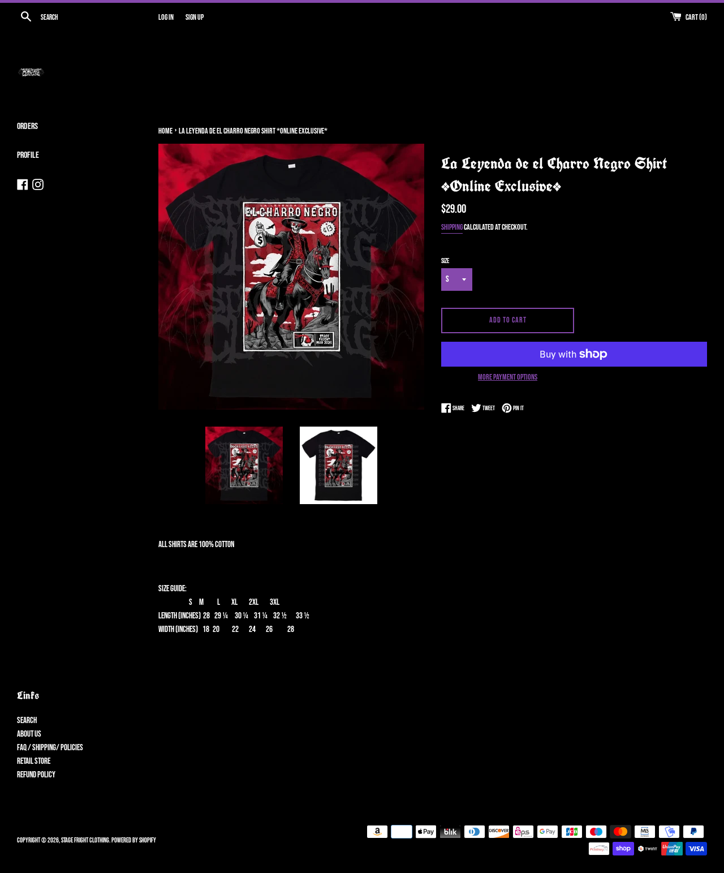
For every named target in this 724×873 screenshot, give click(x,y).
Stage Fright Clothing (85, 840)
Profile (28, 155)
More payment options (507, 377)
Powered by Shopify (133, 840)
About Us (29, 734)
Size (445, 261)
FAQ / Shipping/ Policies (50, 747)
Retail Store (33, 761)
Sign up (195, 17)
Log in (166, 17)
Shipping (452, 227)
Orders (27, 126)
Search (27, 720)
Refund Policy (36, 774)
